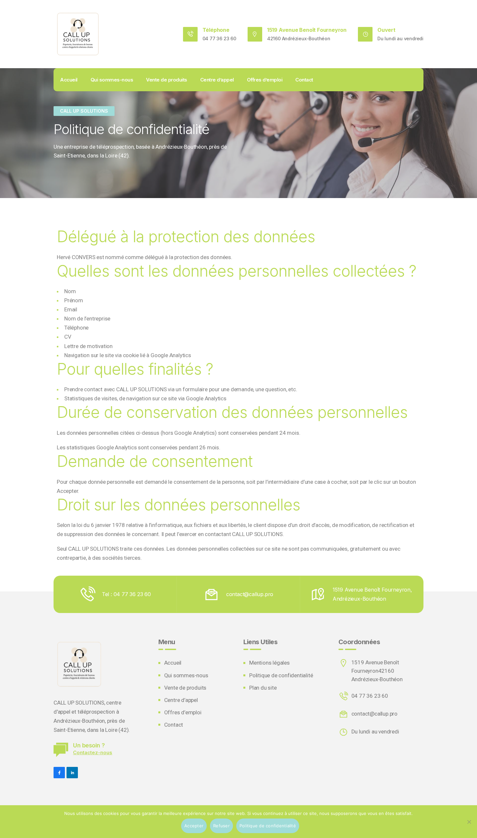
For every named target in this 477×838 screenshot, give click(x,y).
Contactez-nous (92, 752)
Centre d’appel (217, 80)
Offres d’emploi (265, 80)
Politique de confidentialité (281, 675)
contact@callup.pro (374, 713)
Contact (304, 80)
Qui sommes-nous (112, 80)
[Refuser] (469, 822)
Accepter (193, 825)
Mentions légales (269, 662)
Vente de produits (166, 80)
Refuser (221, 825)
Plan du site (263, 687)
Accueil (69, 80)
